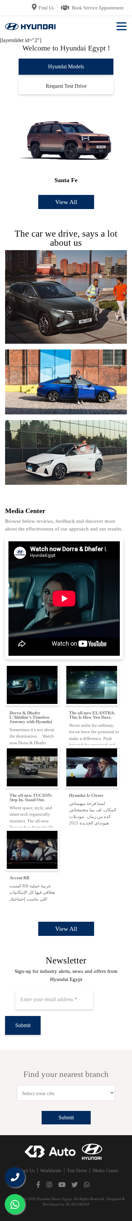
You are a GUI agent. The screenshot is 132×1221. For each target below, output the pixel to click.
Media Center (105, 1170)
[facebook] (38, 1184)
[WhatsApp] (15, 1204)
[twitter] (74, 1184)
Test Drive (77, 1170)
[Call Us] (15, 1177)
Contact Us (24, 1170)
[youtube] (61, 1184)
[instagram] (49, 1184)
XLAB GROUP (77, 1204)
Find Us (46, 7)
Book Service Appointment (98, 7)
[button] (121, 27)
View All (66, 202)
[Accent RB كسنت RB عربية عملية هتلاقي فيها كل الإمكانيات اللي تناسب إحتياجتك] (35, 849)
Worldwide (50, 1170)
